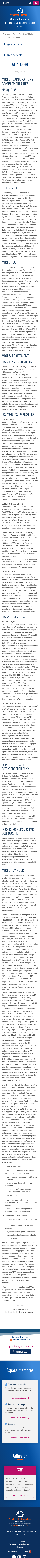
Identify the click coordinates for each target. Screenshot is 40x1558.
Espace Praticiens (20, 34)
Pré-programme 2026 (22, 1346)
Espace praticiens (14, 44)
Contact (20, 1547)
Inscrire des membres (19, 1418)
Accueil (8, 34)
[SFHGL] (20, 12)
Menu (6, 3)
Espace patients (13, 55)
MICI (30, 34)
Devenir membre (19, 1495)
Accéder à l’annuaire (19, 1438)
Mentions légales (19, 1541)
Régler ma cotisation (19, 1398)
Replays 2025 (22, 1351)
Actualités (6, 37)
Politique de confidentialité (19, 1544)
